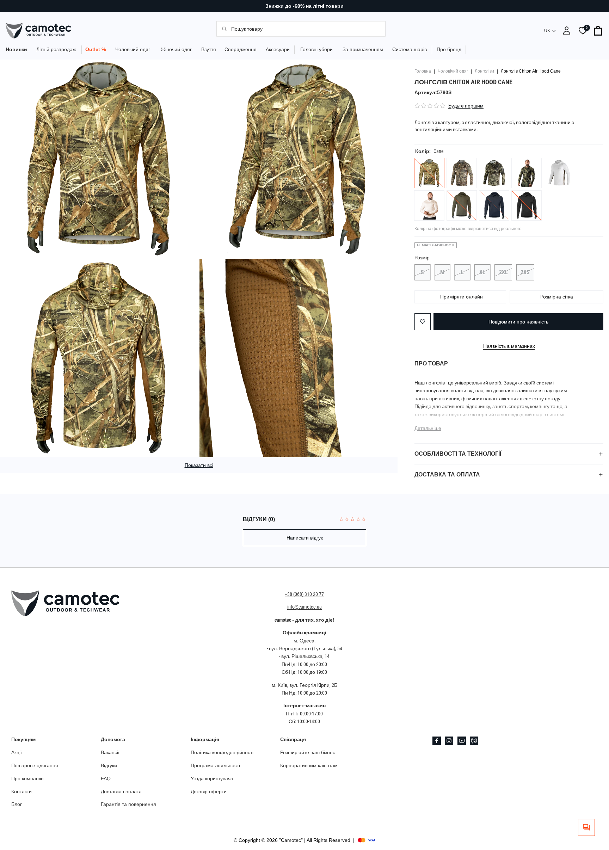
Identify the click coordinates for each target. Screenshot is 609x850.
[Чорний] (526, 205)
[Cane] (429, 173)
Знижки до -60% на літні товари (304, 6)
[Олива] (462, 205)
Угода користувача (212, 778)
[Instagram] (449, 741)
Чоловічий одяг (453, 71)
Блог (16, 804)
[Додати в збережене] (422, 321)
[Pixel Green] (526, 173)
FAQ (106, 778)
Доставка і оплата (121, 791)
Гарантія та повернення (128, 804)
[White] (559, 173)
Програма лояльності (215, 765)
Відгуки (109, 765)
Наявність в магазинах (509, 346)
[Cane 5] (462, 173)
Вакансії (110, 752)
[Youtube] (461, 741)
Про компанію (27, 778)
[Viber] (474, 741)
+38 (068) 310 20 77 (304, 594)
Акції (16, 752)
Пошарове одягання (34, 765)
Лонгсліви (484, 71)
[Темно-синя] (494, 205)
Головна (422, 71)
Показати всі (199, 465)
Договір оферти (209, 791)
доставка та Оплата (447, 474)
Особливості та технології (457, 453)
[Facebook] (436, 741)
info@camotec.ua (304, 607)
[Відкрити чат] (586, 827)
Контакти (21, 791)
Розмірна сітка (556, 297)
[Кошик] (598, 30)
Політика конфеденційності (222, 752)
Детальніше (427, 428)
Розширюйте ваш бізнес (307, 752)
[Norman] (494, 173)
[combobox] (304, 28)
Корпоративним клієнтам (309, 765)
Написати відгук (305, 538)
